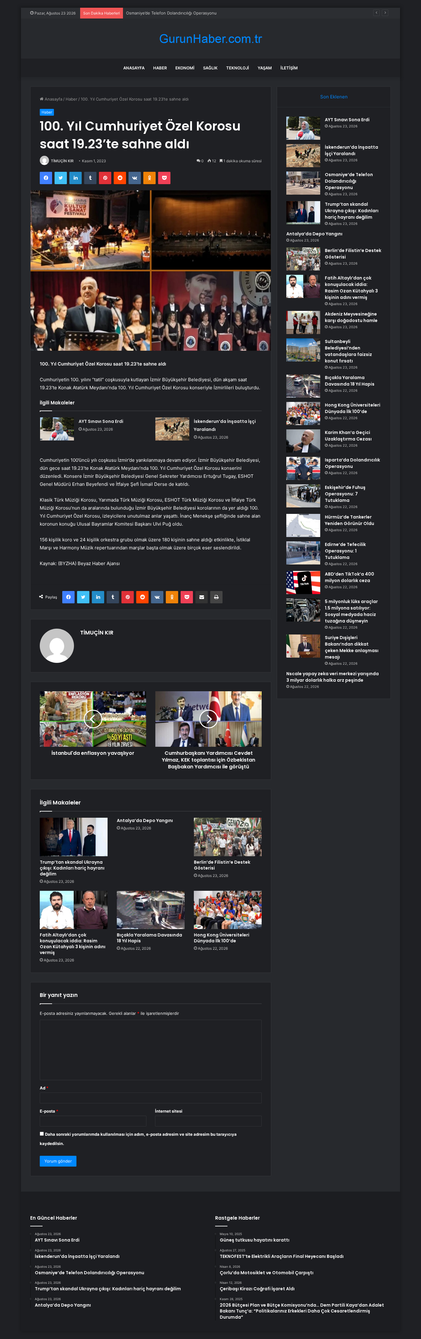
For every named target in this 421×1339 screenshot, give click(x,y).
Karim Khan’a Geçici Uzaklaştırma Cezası (348, 435)
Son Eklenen (334, 97)
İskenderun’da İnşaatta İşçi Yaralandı (351, 150)
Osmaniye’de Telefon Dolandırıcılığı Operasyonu (171, 12)
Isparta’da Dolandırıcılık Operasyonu (352, 463)
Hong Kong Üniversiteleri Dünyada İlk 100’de (221, 938)
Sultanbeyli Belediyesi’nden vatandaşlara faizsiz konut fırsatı (348, 351)
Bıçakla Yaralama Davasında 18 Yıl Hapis (149, 938)
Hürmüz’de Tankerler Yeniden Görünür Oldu (349, 520)
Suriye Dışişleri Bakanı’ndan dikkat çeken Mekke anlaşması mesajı (351, 647)
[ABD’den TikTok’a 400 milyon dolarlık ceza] (303, 582)
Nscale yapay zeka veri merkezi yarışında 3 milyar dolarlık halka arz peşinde (332, 677)
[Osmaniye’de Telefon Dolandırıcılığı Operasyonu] (303, 183)
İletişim (289, 67)
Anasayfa (134, 67)
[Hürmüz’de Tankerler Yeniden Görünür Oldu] (303, 525)
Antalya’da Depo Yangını (145, 820)
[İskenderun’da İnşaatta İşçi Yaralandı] (172, 428)
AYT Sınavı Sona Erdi (101, 421)
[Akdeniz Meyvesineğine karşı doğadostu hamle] (303, 322)
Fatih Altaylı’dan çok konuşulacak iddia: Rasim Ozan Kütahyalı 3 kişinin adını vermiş (72, 944)
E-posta (49, 1111)
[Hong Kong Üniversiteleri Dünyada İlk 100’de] (228, 910)
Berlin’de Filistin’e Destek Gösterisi (222, 865)
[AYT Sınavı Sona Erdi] (57, 428)
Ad (44, 1087)
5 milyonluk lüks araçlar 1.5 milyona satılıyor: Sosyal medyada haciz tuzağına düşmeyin (351, 611)
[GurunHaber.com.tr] (210, 38)
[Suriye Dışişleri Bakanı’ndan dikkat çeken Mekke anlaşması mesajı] (303, 646)
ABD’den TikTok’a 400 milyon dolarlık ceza (349, 577)
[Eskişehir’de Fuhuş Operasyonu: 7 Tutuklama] (303, 495)
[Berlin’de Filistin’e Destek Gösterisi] (228, 837)
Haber (160, 67)
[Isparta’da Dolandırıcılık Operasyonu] (303, 468)
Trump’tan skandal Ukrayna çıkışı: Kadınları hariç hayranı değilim (72, 868)
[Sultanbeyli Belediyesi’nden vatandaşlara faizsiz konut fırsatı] (303, 350)
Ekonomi (184, 67)
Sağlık (210, 67)
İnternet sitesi (168, 1111)
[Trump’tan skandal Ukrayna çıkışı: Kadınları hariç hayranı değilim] (74, 837)
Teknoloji (237, 67)
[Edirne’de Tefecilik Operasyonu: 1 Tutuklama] (303, 552)
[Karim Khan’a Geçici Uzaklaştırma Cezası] (303, 441)
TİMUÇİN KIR (62, 161)
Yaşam (265, 67)
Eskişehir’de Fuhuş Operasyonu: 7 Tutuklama (345, 493)
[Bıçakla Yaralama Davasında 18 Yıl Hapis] (151, 910)
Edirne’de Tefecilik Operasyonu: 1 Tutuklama (345, 550)
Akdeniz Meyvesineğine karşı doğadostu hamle (351, 317)
